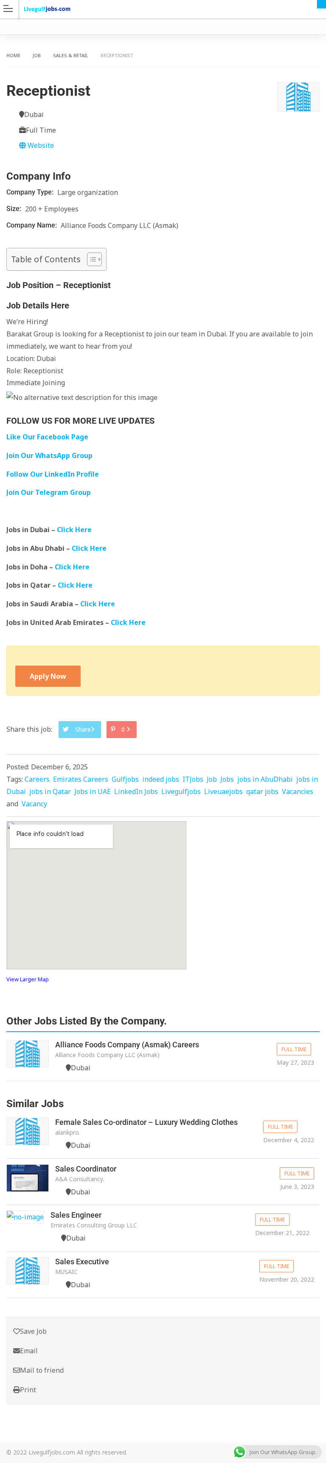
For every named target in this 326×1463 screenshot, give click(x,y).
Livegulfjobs (181, 791)
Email (29, 1350)
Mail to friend (42, 1370)
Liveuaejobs (223, 791)
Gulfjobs (125, 779)
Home (13, 55)
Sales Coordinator (85, 1168)
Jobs (227, 779)
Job (37, 55)
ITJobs (193, 779)
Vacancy (34, 803)
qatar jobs (262, 791)
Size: (14, 209)
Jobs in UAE (92, 791)
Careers (37, 779)
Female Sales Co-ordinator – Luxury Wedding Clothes (146, 1122)
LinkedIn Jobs (136, 791)
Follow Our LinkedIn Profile (52, 474)
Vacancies (297, 791)
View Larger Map (27, 979)
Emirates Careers (80, 779)
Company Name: (32, 225)
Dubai (321, 4)
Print (28, 1389)
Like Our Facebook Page (47, 436)
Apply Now (48, 676)
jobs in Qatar (50, 791)
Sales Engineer (76, 1214)
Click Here (75, 529)
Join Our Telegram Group (48, 492)
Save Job (33, 1331)
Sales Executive (82, 1261)
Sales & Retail (70, 55)
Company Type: (30, 192)
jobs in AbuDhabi (265, 779)
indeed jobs (160, 779)
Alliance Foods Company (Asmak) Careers (127, 1044)
